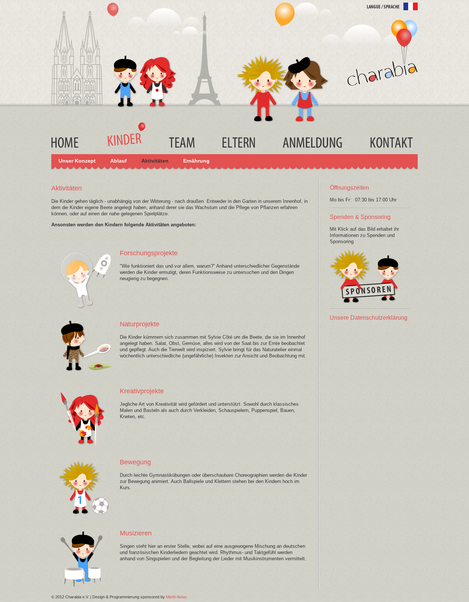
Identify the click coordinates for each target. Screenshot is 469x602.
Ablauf (118, 161)
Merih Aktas (176, 597)
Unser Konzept (77, 161)
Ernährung (196, 161)
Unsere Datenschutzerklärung (368, 318)
